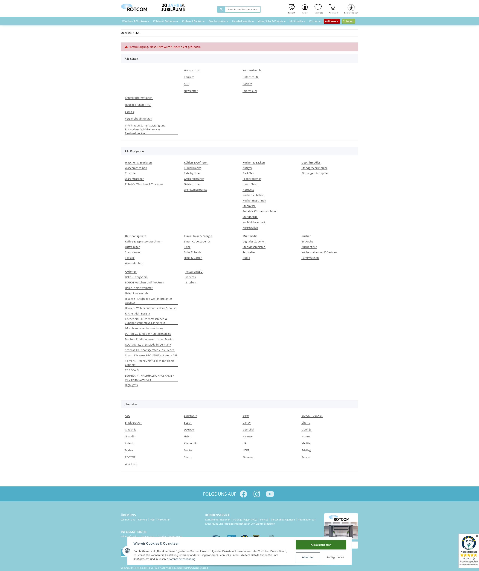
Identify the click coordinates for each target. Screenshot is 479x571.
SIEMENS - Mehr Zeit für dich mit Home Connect (149, 363)
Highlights (131, 385)
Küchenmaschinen (254, 200)
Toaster (129, 257)
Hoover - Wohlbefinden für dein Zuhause (150, 308)
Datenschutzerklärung (182, 559)
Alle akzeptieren (321, 544)
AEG (127, 415)
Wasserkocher (134, 263)
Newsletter (191, 91)
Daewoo (189, 429)
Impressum (250, 91)
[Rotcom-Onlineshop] (134, 6)
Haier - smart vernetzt (138, 288)
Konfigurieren (335, 557)
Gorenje (307, 429)
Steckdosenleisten (254, 247)
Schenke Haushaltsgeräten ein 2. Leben (150, 350)
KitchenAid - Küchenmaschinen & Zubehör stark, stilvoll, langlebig (146, 321)
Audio (246, 257)
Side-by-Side (192, 173)
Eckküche (307, 241)
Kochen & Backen (192, 21)
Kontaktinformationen (138, 98)
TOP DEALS (132, 370)
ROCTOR (130, 457)
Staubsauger (133, 252)
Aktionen (330, 21)
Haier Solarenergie (136, 293)
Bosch (187, 422)
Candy (247, 422)
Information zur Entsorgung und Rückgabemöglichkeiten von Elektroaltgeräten (145, 129)
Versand (204, 567)
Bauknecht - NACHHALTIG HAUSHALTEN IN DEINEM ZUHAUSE (150, 377)
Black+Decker (133, 422)
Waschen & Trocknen (134, 21)
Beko (246, 415)
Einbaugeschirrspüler (315, 173)
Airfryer (247, 168)
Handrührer (250, 184)
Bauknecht (190, 415)
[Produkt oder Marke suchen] (221, 9)
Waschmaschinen (136, 168)
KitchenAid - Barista (137, 313)
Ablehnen (308, 557)
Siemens (248, 457)
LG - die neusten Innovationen (144, 328)
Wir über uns (192, 70)
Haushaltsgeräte (242, 21)
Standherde (250, 217)
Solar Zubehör (193, 252)
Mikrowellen (250, 227)
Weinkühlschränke (195, 189)
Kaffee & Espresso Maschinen (143, 241)
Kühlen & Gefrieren (164, 21)
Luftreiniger (132, 247)
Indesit (129, 443)
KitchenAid (191, 443)
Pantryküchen (310, 257)
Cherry (306, 422)
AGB (186, 84)
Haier (187, 436)
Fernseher (249, 252)
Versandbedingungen (138, 118)
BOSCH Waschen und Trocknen (144, 282)
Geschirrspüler (218, 21)
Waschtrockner (134, 179)
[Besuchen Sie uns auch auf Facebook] (243, 494)
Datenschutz (250, 77)
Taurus (306, 457)
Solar (187, 247)
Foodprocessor (252, 179)
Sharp (187, 457)
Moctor (188, 450)
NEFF (246, 450)
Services (190, 277)
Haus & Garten (193, 257)
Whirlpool (131, 464)
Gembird (248, 429)
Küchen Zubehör (253, 195)
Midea (129, 450)
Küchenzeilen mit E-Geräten (319, 252)
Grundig (130, 436)
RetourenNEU (193, 271)
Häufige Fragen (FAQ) (138, 104)
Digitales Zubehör (254, 241)
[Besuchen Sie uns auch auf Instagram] (257, 494)
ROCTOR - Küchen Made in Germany (148, 344)
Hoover (306, 436)
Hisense (248, 436)
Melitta (306, 443)
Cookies (247, 84)
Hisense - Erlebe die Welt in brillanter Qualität (148, 300)
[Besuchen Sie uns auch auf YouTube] (270, 494)
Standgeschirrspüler (314, 168)
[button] (305, 8)
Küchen (314, 21)
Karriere (189, 77)
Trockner (130, 173)
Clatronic (130, 429)
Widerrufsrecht (252, 70)
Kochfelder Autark (254, 222)
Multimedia (296, 21)
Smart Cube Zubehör (197, 241)
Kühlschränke (192, 168)
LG (244, 443)
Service (129, 111)
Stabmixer (249, 206)
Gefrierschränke (194, 179)
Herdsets (248, 189)
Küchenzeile (309, 247)
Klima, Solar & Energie (271, 21)
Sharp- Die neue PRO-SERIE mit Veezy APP (151, 355)
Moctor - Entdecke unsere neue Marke (149, 339)
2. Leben (348, 21)
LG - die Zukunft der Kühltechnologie (148, 333)
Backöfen (248, 173)
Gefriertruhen (192, 184)
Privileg (306, 450)
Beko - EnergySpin (136, 277)
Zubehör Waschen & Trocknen (144, 184)
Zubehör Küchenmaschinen (260, 211)
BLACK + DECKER (312, 415)
